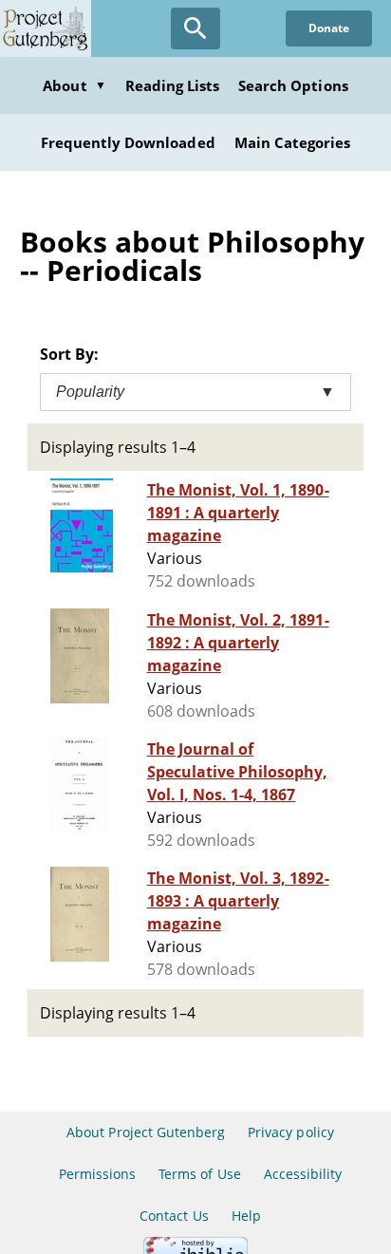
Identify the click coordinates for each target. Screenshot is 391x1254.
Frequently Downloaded (128, 142)
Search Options (293, 85)
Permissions (97, 1174)
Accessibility (303, 1174)
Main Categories (292, 142)
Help (246, 1216)
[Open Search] (195, 28)
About (74, 85)
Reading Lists (172, 85)
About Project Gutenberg (145, 1132)
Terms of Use (199, 1174)
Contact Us (174, 1216)
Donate (328, 28)
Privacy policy (291, 1132)
